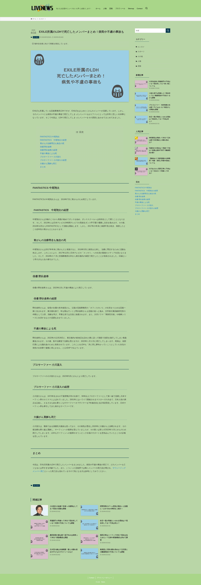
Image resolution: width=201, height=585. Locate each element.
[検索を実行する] (168, 30)
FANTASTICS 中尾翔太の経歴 (53, 140)
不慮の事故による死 (48, 153)
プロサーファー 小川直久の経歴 (53, 160)
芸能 (139, 66)
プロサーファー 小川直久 (50, 157)
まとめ (43, 167)
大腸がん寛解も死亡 (48, 164)
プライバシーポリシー (104, 578)
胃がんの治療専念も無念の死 (52, 143)
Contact (91, 578)
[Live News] (42, 8)
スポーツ (141, 51)
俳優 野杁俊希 (46, 147)
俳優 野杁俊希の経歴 (48, 150)
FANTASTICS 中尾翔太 (50, 137)
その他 (140, 56)
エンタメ (36, 37)
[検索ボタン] (146, 8)
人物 (139, 61)
